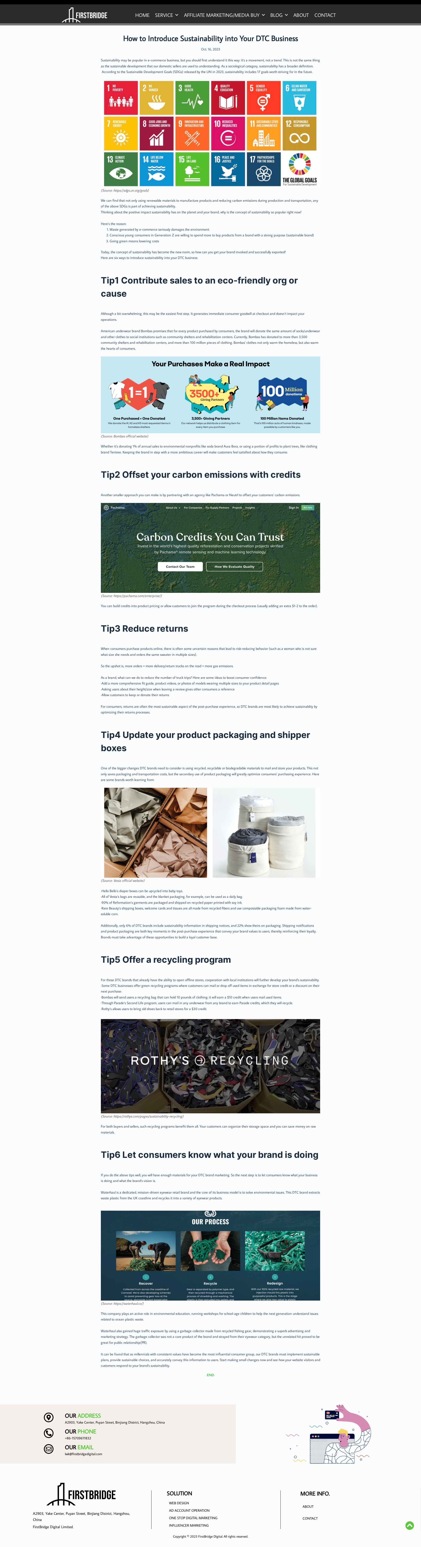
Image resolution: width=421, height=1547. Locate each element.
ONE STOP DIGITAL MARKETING (193, 1518)
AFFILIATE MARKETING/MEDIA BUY (222, 15)
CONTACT (325, 15)
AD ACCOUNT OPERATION (189, 1510)
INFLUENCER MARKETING (189, 1525)
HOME (142, 15)
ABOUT (301, 15)
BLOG (276, 15)
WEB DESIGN (179, 1503)
